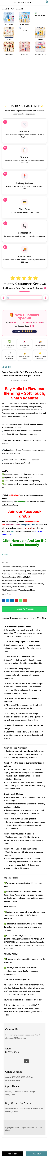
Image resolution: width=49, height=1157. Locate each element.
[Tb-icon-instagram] (17, 1061)
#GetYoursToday (20, 574)
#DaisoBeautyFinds (38, 571)
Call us (8, 1049)
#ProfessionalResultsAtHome (32, 584)
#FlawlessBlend (7, 574)
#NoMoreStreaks (27, 580)
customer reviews (18, 380)
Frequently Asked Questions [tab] (15, 618)
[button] (24, 609)
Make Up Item (16, 566)
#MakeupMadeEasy (24, 577)
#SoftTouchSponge (9, 590)
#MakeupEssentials (9, 577)
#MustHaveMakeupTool (11, 580)
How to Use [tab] (35, 618)
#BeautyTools (25, 571)
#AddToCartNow (12, 571)
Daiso (9, 594)
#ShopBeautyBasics (9, 587)
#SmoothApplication (25, 587)
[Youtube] (26, 1061)
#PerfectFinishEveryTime (11, 584)
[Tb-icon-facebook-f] (8, 1061)
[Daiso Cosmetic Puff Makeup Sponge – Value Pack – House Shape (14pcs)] (3, 600)
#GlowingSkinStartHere (37, 574)
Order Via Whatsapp (26, 609)
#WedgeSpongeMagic (26, 590)
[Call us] (7, 1045)
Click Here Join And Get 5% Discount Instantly (24, 543)
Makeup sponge (28, 566)
